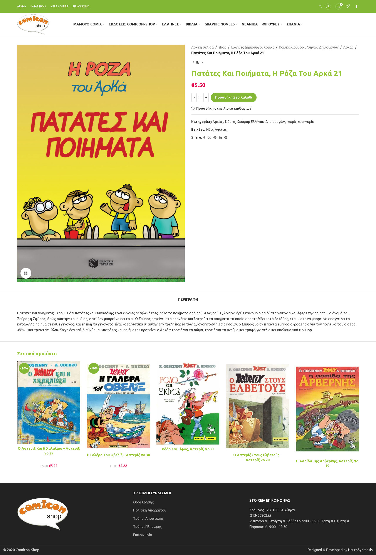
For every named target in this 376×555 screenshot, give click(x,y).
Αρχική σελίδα (202, 47)
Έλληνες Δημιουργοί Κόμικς (252, 47)
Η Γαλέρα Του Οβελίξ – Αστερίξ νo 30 (118, 455)
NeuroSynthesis (360, 550)
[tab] (188, 297)
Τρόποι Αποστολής (148, 518)
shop (222, 47)
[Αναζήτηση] (320, 6)
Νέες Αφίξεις (216, 129)
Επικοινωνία (142, 535)
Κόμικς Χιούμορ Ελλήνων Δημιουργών (309, 47)
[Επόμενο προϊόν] (202, 62)
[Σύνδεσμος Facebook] (356, 7)
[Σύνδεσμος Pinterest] (215, 138)
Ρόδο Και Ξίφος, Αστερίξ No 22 (188, 449)
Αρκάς (348, 47)
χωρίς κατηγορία (300, 122)
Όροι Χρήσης (143, 502)
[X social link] (209, 138)
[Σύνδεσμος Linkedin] (220, 138)
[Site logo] (33, 24)
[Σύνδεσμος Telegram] (226, 138)
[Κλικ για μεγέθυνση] (25, 273)
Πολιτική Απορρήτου (149, 510)
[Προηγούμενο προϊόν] (193, 62)
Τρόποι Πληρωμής (147, 526)
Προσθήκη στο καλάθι (233, 97)
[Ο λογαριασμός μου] (328, 6)
